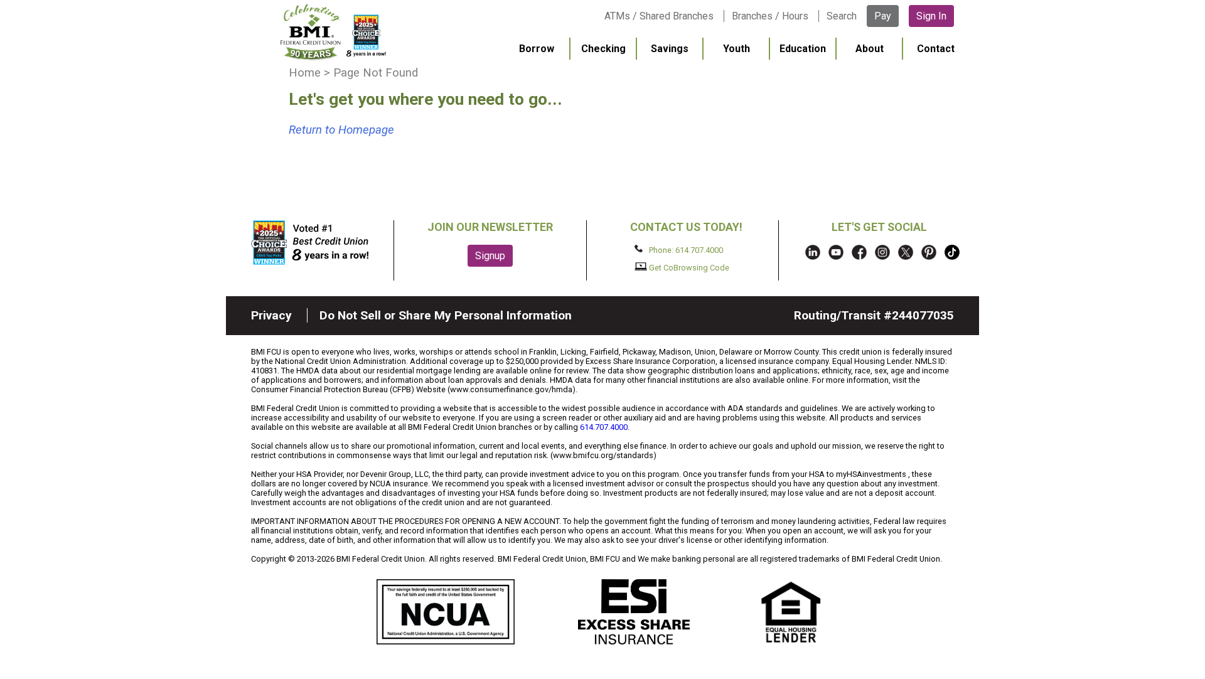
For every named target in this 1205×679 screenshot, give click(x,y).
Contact (936, 49)
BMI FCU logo (333, 32)
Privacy (271, 315)
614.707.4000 (604, 427)
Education (802, 49)
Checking (603, 49)
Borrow (536, 49)
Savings (669, 49)
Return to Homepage (341, 130)
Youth (736, 49)
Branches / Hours (770, 16)
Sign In (931, 16)
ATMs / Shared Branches (659, 16)
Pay (882, 16)
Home (305, 73)
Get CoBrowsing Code (688, 267)
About (869, 49)
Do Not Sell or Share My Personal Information (445, 315)
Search (842, 16)
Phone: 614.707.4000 (685, 249)
